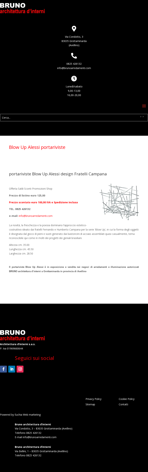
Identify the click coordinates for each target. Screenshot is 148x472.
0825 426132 (74, 63)
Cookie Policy (126, 399)
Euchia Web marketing (28, 414)
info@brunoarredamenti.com (74, 68)
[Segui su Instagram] (20, 369)
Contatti (123, 404)
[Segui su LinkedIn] (11, 369)
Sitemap (90, 404)
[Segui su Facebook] (3, 369)
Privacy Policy (93, 399)
